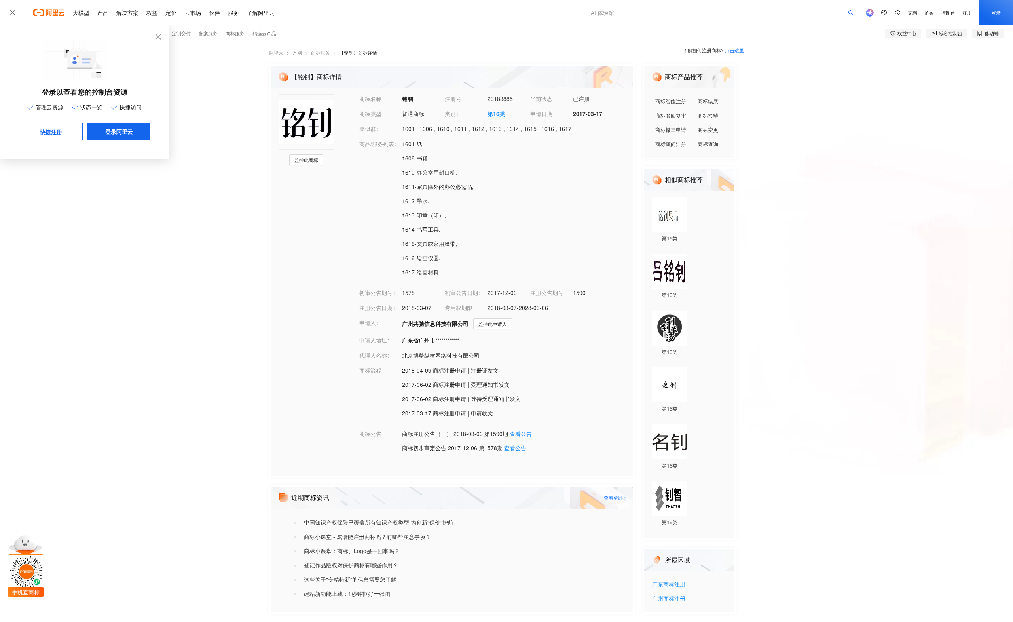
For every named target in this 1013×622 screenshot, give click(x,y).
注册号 (453, 99)
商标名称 (370, 99)
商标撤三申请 (670, 129)
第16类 (496, 114)
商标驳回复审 (670, 115)
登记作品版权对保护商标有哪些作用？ (351, 565)
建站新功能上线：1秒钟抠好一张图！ (350, 593)
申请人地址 (373, 340)
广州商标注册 (668, 599)
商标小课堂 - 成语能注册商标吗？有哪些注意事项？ (367, 536)
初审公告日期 (461, 293)
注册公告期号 (546, 293)
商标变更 (708, 129)
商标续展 (708, 101)
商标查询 (708, 144)
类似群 (367, 129)
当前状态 (541, 99)
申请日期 (541, 114)
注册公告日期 (376, 308)
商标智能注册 (670, 101)
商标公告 (370, 433)
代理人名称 (373, 355)
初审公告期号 (376, 293)
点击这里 (734, 50)
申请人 (367, 323)
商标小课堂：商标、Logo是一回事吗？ (352, 551)
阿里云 (276, 52)
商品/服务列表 (376, 144)
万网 (297, 52)
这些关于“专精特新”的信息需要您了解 (350, 579)
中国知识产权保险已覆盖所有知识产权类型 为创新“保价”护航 (378, 522)
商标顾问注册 (670, 144)
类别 (450, 114)
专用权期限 (458, 308)
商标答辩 (708, 115)
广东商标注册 (668, 585)
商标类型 (370, 114)
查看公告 (521, 433)
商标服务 (320, 52)
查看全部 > (615, 497)
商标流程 (370, 370)
